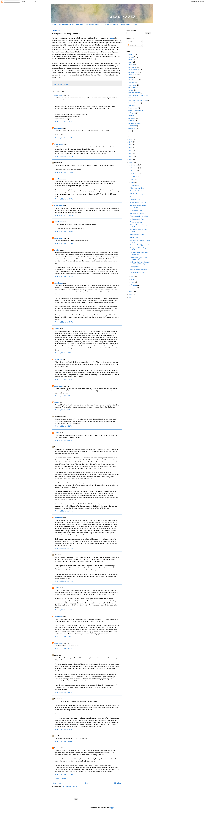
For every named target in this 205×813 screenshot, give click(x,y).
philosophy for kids (134, 123)
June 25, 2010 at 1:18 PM (63, 692)
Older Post (117, 783)
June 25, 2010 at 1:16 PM (63, 649)
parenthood (132, 67)
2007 (131, 297)
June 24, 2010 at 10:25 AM (64, 172)
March (133, 282)
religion (66, 84)
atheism (60, 84)
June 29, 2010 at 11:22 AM (64, 774)
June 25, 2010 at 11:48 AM (64, 581)
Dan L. (56, 748)
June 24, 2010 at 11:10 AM (64, 243)
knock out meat (133, 108)
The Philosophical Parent (66, 24)
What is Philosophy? (137, 194)
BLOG (135, 24)
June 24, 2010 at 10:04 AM (64, 121)
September (135, 174)
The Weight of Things (92, 24)
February (134, 285)
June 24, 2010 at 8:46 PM (63, 440)
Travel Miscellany (136, 222)
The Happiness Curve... (138, 272)
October (134, 171)
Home (87, 783)
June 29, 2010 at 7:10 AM (63, 741)
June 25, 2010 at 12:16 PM (64, 610)
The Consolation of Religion (139, 216)
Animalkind (79, 24)
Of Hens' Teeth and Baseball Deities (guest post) (139, 263)
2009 (131, 291)
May (132, 276)
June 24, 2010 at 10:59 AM (64, 231)
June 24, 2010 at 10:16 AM (64, 138)
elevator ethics (133, 87)
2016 (131, 145)
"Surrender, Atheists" (137, 188)
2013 (131, 154)
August (133, 177)
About (54, 24)
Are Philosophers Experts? (139, 269)
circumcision (132, 126)
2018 (131, 139)
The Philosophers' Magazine (109, 24)
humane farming (134, 103)
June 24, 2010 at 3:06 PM (63, 379)
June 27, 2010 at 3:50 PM (63, 729)
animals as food (133, 70)
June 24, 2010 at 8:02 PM (63, 426)
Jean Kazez (58, 128)
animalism (131, 118)
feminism (131, 115)
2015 (131, 148)
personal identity (134, 92)
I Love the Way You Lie (138, 202)
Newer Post (57, 783)
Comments (133, 45)
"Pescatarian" (134, 185)
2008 (131, 294)
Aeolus (56, 250)
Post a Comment (60, 778)
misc (130, 62)
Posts (131, 41)
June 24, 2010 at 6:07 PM (63, 410)
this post (111, 38)
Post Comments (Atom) (69, 786)
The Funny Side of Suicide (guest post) (139, 253)
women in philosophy (135, 110)
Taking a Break (135, 267)
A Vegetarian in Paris (137, 219)
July (132, 179)
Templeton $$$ (135, 200)
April (132, 279)
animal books (132, 72)
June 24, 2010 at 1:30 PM (63, 353)
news (130, 77)
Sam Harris (132, 85)
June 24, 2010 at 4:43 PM (63, 396)
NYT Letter (132, 113)
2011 (131, 159)
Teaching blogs (125, 24)
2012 (131, 157)
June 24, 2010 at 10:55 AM (64, 215)
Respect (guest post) (137, 234)
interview (131, 121)
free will (131, 105)
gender (130, 90)
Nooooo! (133, 197)
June (132, 182)
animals (131, 57)
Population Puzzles (136, 191)
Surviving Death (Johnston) (137, 100)
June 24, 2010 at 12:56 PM (64, 322)
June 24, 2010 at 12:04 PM (64, 276)
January (134, 288)
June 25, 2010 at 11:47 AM (64, 548)
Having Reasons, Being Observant (138, 206)
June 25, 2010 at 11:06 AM (64, 511)
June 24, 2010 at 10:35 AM (64, 199)
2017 (131, 142)
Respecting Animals (137, 213)
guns (130, 131)
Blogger (111, 808)
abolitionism (132, 75)
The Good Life (133, 80)
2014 (131, 151)
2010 (131, 162)
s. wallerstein (59, 95)
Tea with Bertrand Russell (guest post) (138, 258)
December (134, 165)
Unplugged (134, 237)
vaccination (132, 98)
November (134, 168)
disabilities (131, 128)
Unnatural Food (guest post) (139, 245)
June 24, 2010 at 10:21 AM (64, 156)
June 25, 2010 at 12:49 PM (64, 637)
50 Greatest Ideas (136, 210)
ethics (130, 59)
